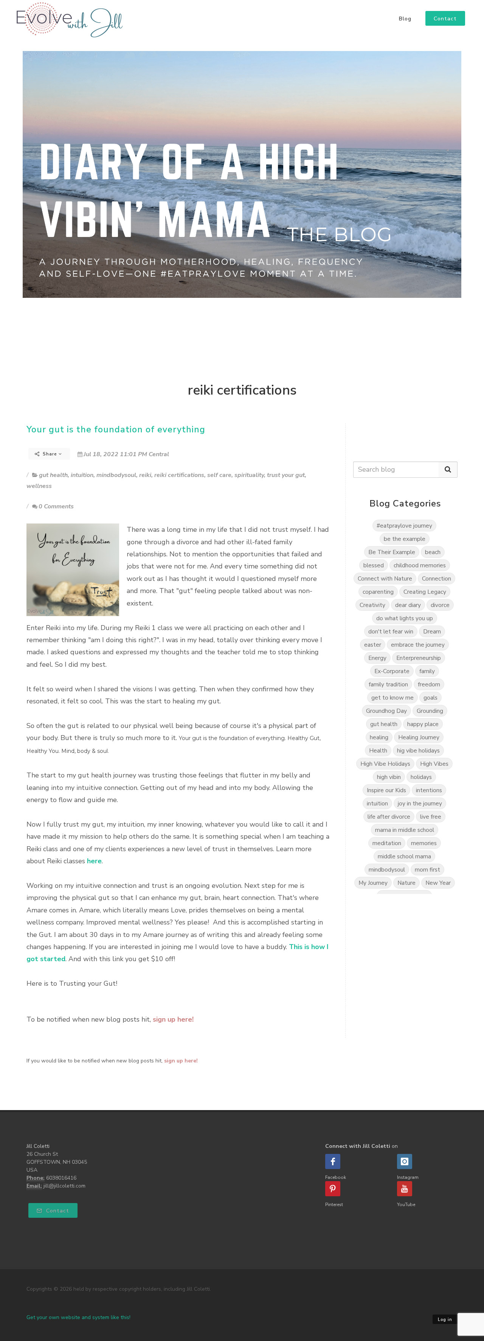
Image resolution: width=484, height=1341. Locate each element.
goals (430, 697)
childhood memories (420, 565)
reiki (145, 475)
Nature (406, 883)
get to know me (392, 697)
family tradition (388, 684)
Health (378, 750)
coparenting (378, 592)
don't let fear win (390, 631)
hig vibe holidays (418, 750)
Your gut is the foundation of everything (115, 429)
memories (424, 843)
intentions (429, 790)
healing (379, 737)
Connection (436, 578)
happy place (423, 724)
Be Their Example (391, 552)
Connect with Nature (385, 578)
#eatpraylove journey (404, 526)
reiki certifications (179, 475)
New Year (438, 883)
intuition (82, 475)
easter (372, 645)
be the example (404, 539)
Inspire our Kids (386, 790)
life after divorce (389, 817)
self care (219, 475)
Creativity (372, 605)
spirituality (249, 475)
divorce (440, 605)
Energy (377, 658)
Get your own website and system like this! (78, 1317)
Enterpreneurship (418, 658)
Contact (56, 1210)
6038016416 (61, 1178)
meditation (386, 843)
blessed (373, 565)
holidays (421, 777)
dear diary (408, 605)
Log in (445, 1319)
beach (433, 552)
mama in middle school (404, 830)
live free (430, 817)
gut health (53, 475)
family (427, 671)
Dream (432, 631)
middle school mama (404, 856)
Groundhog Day (386, 711)
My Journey (373, 883)
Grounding (430, 711)
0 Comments (56, 506)
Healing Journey (418, 737)
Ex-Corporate (392, 671)
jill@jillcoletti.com (64, 1185)
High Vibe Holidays (385, 764)
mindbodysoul (116, 475)
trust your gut (286, 475)
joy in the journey (420, 803)
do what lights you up (404, 618)
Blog (405, 18)
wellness (39, 486)
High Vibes (434, 764)
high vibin (389, 777)
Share (50, 454)
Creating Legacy (424, 592)
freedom (429, 684)
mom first (427, 869)
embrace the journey (418, 645)
